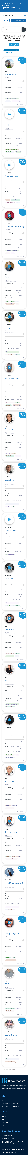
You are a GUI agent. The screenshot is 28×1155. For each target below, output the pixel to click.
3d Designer (10, 782)
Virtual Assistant (12, 379)
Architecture (10, 429)
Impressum (5, 1122)
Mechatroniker (11, 75)
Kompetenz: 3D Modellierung (10, 50)
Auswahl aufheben (8, 52)
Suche (16, 44)
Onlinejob (9, 579)
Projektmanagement (14, 883)
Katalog (4, 1116)
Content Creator (12, 1035)
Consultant (9, 480)
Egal (7, 125)
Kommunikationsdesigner (16, 227)
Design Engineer (12, 934)
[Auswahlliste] (23, 585)
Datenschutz (5, 1125)
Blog (3, 1119)
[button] (25, 15)
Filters (11, 44)
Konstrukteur (10, 531)
